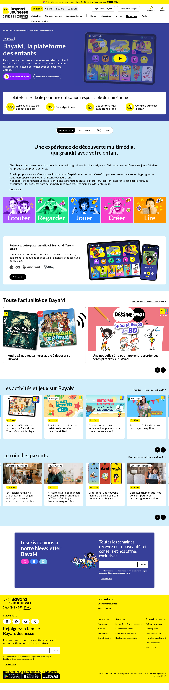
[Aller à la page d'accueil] (15, 18)
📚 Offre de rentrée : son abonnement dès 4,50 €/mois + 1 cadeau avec (80, 2)
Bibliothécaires (104, 638)
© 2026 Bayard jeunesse (155, 673)
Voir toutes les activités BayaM (149, 389)
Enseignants (103, 624)
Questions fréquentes (107, 603)
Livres (119, 16)
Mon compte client (124, 628)
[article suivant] (163, 450)
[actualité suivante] (163, 370)
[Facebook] (34, 561)
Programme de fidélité (125, 633)
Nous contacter (105, 608)
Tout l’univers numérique (18, 30)
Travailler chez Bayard (155, 638)
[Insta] (7, 621)
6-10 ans (60, 9)
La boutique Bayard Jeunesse (128, 624)
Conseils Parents (53, 16)
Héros (93, 16)
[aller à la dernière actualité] (157, 370)
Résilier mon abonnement (126, 638)
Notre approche (66, 130)
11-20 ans (72, 9)
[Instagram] (25, 561)
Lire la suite (15, 189)
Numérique (131, 16)
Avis (108, 130)
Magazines (106, 16)
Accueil (5, 30)
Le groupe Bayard (153, 633)
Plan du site (150, 647)
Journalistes (103, 633)
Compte (162, 11)
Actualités (36, 16)
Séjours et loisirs (39, 21)
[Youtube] (26, 621)
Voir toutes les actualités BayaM (148, 301)
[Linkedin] (43, 561)
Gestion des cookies (107, 673)
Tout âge (37, 9)
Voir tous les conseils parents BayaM (146, 457)
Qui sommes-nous (153, 624)
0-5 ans (48, 9)
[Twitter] (35, 621)
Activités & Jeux (74, 16)
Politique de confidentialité (130, 673)
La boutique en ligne (128, 9)
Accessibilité (160, 676)
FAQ (99, 130)
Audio (144, 16)
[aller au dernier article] (157, 450)
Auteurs (101, 628)
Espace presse (151, 628)
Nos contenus (85, 130)
